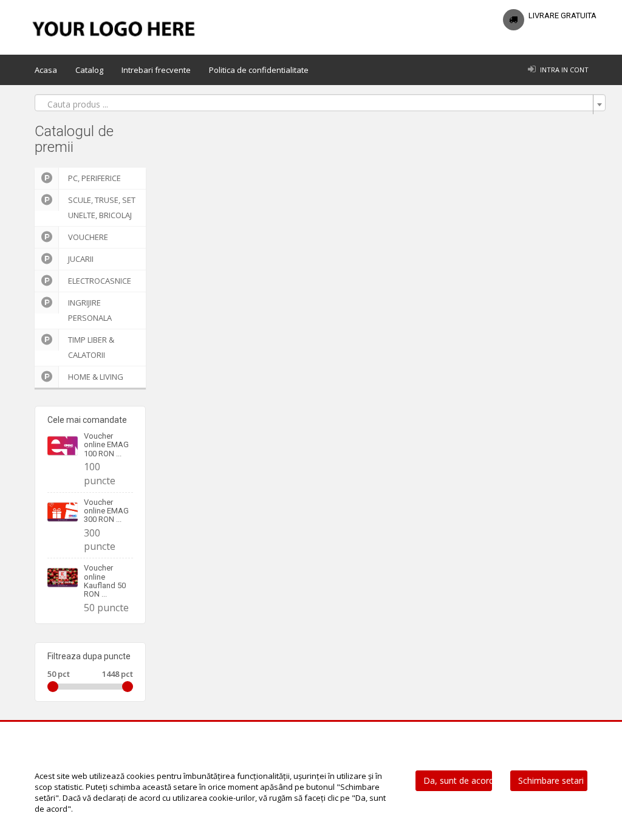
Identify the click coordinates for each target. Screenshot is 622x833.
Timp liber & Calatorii (91, 347)
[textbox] (316, 104)
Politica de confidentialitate (259, 69)
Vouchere (88, 236)
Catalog (89, 69)
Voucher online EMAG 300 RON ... (106, 511)
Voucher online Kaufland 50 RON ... (105, 580)
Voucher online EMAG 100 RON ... (106, 444)
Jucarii (81, 258)
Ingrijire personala (90, 310)
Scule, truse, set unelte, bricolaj (101, 207)
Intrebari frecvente (156, 69)
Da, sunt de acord (458, 780)
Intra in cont (564, 69)
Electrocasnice (99, 280)
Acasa (46, 69)
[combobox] (320, 102)
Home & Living (95, 376)
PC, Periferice (94, 178)
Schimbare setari (551, 780)
